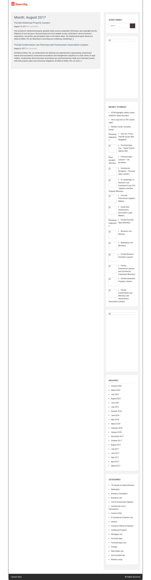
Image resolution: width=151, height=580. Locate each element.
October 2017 (116, 441)
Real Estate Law (117, 551)
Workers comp (116, 559)
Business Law (116, 498)
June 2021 (115, 403)
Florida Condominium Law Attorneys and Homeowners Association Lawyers (51, 44)
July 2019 (115, 407)
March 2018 (115, 424)
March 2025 (115, 390)
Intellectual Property (119, 530)
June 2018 (115, 415)
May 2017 (115, 457)
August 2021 (116, 399)
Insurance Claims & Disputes (122, 526)
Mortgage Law (116, 534)
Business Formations (119, 494)
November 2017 (117, 436)
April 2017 (115, 462)
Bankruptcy (115, 489)
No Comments (32, 26)
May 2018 (115, 420)
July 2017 (115, 449)
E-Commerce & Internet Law (122, 517)
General (114, 522)
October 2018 (116, 411)
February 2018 (116, 428)
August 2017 (116, 445)
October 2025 (116, 386)
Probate (114, 547)
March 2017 (115, 466)
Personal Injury (117, 538)
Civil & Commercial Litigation (122, 502)
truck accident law (118, 555)
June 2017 (115, 453)
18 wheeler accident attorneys (122, 485)
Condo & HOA (116, 513)
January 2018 (116, 432)
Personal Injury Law (118, 543)
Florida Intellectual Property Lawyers (32, 22)
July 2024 (115, 394)
